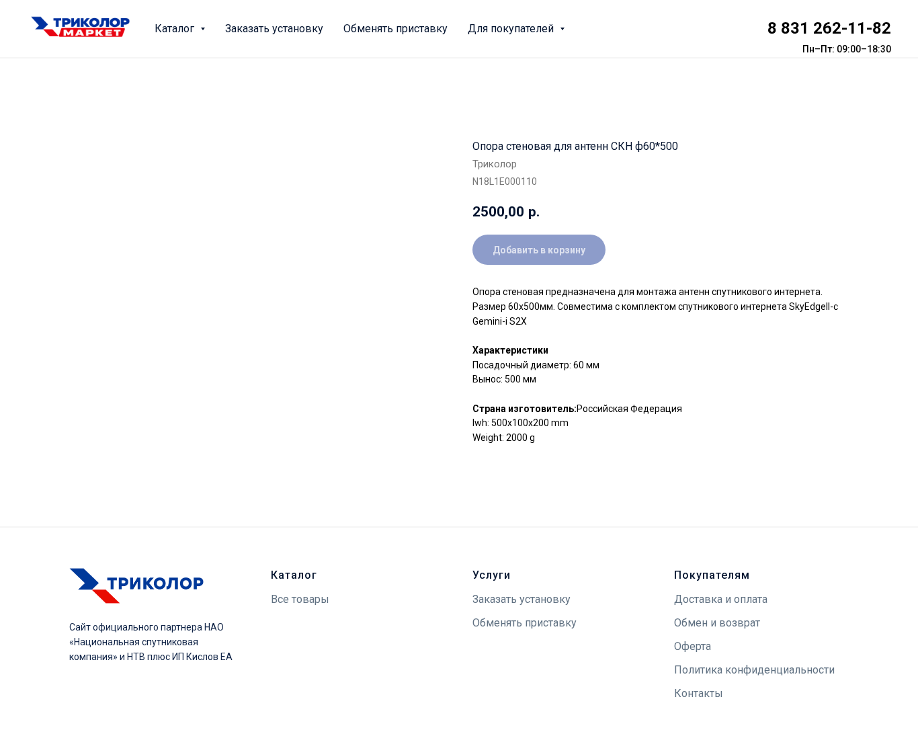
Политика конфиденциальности (754, 669)
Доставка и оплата (720, 599)
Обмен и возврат (717, 622)
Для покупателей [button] (512, 28)
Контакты (698, 693)
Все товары (300, 599)
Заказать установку (274, 28)
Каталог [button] (176, 28)
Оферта (692, 646)
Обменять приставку (395, 28)
